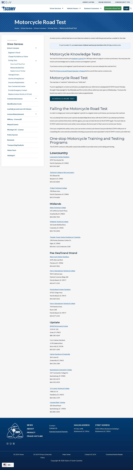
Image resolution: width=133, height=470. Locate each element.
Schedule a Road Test (112, 8)
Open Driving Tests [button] (36, 61)
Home (17, 28)
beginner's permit (78, 58)
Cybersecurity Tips (122, 2)
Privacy (31, 432)
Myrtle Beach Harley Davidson (60, 289)
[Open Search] (131, 8)
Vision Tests (11, 150)
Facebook (10, 443)
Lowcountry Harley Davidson (59, 157)
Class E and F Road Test (17, 64)
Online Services (104, 2)
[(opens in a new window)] (6, 2)
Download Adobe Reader (114, 454)
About (30, 429)
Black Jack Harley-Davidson (59, 257)
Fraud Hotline (35, 436)
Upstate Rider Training (57, 402)
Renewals (10, 140)
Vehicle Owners (72, 8)
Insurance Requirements (16, 82)
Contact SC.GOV (90, 454)
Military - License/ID (14, 119)
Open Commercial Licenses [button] (36, 98)
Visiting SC (11, 155)
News (30, 425)
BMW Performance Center (59, 326)
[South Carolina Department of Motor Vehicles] (8, 8)
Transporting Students (15, 145)
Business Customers (91, 8)
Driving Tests (53, 28)
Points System (12, 135)
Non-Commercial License (16, 86)
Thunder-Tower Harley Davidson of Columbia (65, 237)
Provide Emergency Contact (17, 90)
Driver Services (55, 8)
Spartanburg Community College (61, 370)
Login (126, 8)
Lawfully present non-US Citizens (19, 109)
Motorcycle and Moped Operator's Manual (70, 71)
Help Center (66, 454)
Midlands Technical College (59, 221)
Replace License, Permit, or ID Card (20, 94)
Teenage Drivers (13, 75)
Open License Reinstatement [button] (36, 114)
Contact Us (53, 428)
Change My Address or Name (18, 56)
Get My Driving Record (16, 78)
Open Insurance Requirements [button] (36, 83)
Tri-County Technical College (59, 388)
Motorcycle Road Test (17, 67)
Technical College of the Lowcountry (62, 172)
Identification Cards (14, 104)
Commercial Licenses (15, 99)
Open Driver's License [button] (36, 48)
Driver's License (40, 28)
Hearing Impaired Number (58, 431)
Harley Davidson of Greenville (60, 354)
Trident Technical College (58, 188)
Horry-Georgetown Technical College (62, 271)
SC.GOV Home (19, 454)
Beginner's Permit (14, 52)
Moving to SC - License (15, 130)
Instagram (7, 443)
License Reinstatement (15, 114)
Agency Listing (88, 2)
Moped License (12, 124)
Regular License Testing (17, 71)
